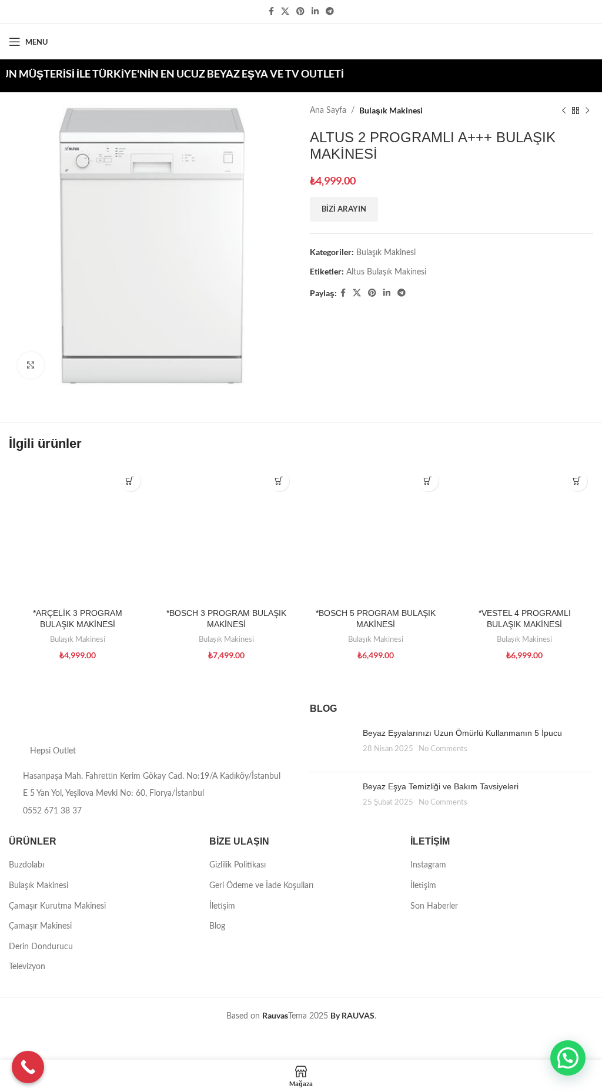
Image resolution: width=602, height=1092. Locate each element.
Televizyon (27, 967)
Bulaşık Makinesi (391, 110)
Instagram (428, 865)
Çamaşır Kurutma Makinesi (57, 906)
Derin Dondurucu (41, 947)
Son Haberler (434, 906)
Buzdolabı (26, 865)
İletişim (222, 906)
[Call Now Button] (28, 1067)
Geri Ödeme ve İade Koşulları (261, 886)
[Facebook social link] (271, 12)
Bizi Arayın (344, 208)
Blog (217, 926)
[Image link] (97, 718)
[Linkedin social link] (315, 12)
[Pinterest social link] (300, 12)
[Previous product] (564, 110)
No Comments (443, 748)
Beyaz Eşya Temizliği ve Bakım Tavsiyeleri (441, 786)
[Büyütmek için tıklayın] (31, 365)
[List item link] (150, 811)
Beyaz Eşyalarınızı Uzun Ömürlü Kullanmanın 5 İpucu (462, 733)
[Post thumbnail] (332, 745)
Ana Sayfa (328, 110)
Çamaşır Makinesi (40, 926)
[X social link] (285, 12)
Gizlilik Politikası (237, 865)
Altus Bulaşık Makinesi (386, 272)
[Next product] (587, 110)
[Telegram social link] (329, 12)
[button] (568, 1058)
